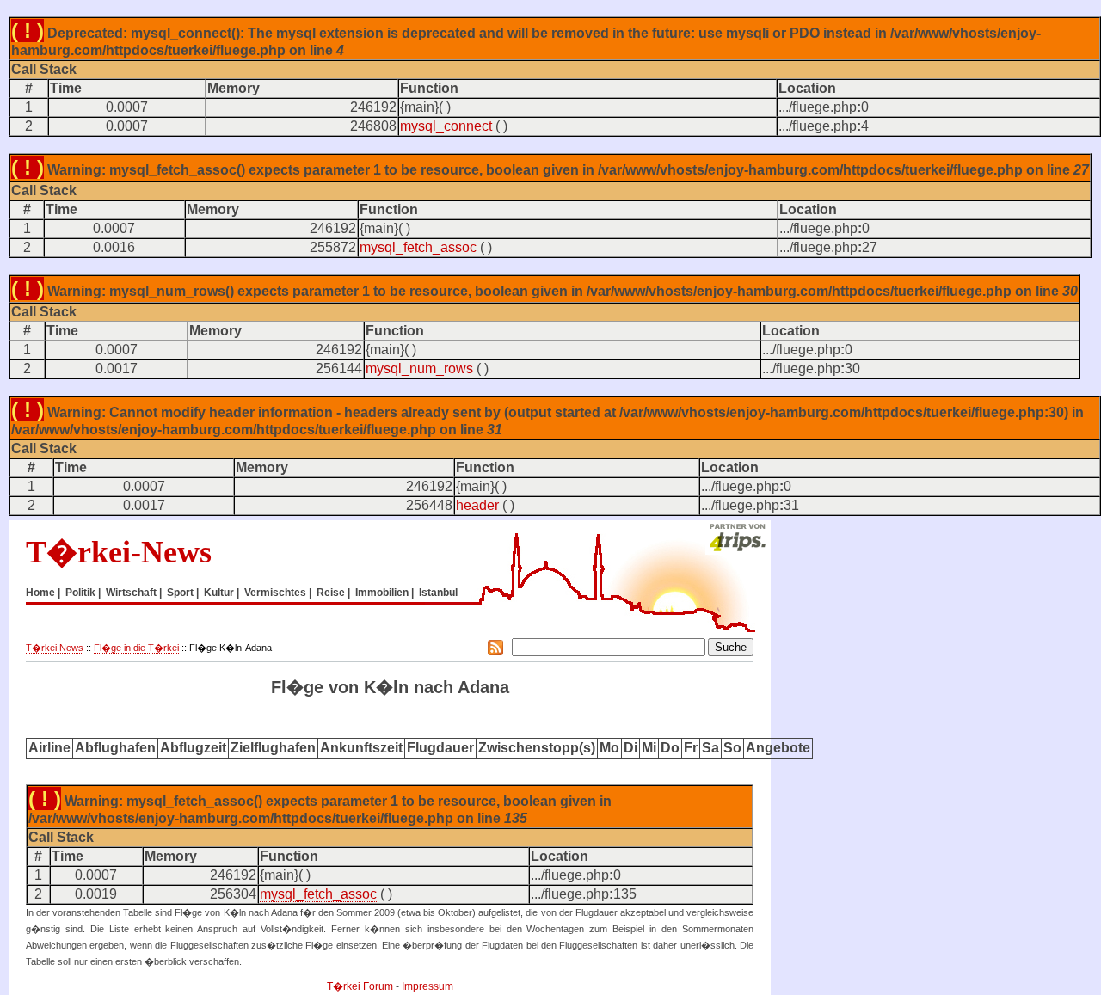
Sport (180, 593)
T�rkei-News (119, 552)
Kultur (219, 593)
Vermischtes (275, 593)
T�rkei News (54, 647)
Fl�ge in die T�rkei (136, 647)
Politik (80, 593)
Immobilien (382, 593)
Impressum (427, 986)
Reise (331, 593)
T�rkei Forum (360, 986)
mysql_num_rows (419, 368)
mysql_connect (446, 126)
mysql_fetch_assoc (418, 247)
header (477, 505)
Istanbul (438, 593)
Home (40, 593)
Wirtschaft (131, 593)
